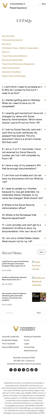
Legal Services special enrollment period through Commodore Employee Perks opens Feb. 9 (15, 264)
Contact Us (30, 361)
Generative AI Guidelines (11, 72)
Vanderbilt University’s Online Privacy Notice (24, 364)
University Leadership (10, 337)
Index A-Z (6, 52)
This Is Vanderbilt (8, 344)
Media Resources (31, 351)
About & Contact (8, 36)
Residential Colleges (10, 340)
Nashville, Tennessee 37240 (24, 358)
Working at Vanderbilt (32, 337)
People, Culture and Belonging (13, 76)
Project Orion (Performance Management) (18, 64)
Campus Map (29, 347)
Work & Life (6, 44)
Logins (26, 344)
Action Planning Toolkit (11, 68)
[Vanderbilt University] (24, 328)
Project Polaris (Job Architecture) (14, 56)
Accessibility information (14, 406)
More (42, 252)
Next (39, 313)
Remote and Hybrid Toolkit (12, 60)
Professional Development (12, 40)
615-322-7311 (19, 361)
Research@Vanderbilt (10, 347)
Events (26, 340)
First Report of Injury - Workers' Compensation (20, 48)
